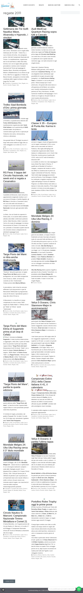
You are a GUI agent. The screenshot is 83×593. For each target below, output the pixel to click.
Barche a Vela (69, 5)
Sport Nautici (11, 152)
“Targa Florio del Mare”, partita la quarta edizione (16, 387)
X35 (55, 196)
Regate (41, 5)
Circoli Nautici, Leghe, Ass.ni (48, 100)
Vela (18, 85)
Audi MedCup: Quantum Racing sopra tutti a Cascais (44, 32)
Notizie (9, 314)
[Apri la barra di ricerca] (79, 5)
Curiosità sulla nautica (15, 312)
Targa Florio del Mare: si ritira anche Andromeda (15, 257)
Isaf (37, 418)
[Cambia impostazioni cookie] (3, 589)
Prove (24, 490)
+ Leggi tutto (9, 581)
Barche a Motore (54, 5)
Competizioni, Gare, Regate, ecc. (19, 83)
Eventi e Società (29, 5)
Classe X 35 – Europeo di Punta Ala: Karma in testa (44, 126)
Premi (4, 426)
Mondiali (16, 490)
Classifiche (8, 83)
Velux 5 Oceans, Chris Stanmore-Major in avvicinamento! (43, 305)
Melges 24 (10, 490)
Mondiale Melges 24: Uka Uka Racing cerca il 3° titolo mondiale (15, 447)
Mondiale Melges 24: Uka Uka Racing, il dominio (42, 219)
